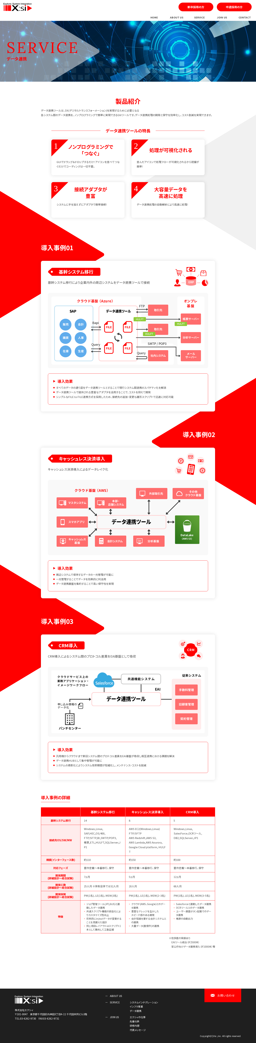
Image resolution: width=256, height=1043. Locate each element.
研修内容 (134, 1025)
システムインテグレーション (144, 1002)
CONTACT (245, 17)
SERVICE (199, 17)
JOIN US (222, 17)
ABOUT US (177, 17)
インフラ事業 (136, 1006)
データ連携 (135, 1011)
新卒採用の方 (196, 7)
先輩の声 (134, 1021)
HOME (154, 17)
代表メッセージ (138, 1030)
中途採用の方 (234, 7)
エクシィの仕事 (138, 1017)
